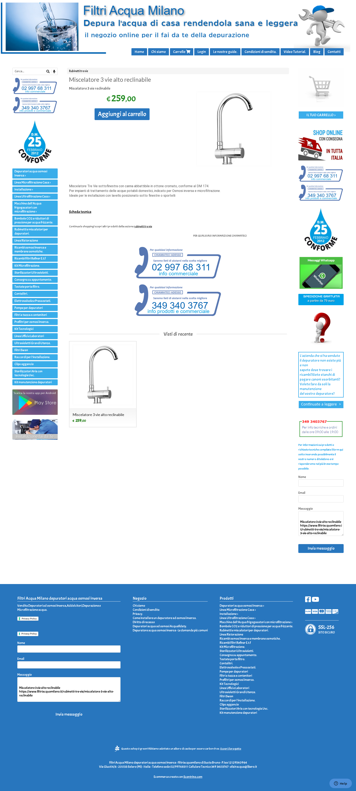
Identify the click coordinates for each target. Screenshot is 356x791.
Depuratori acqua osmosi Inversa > (30, 173)
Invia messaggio (321, 548)
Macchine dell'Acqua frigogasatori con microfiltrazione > (27, 207)
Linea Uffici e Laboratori (29, 336)
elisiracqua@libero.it (243, 767)
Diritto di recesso (144, 622)
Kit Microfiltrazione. (27, 266)
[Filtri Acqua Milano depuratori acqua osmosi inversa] (178, 27)
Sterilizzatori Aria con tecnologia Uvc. (28, 373)
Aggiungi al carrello (122, 114)
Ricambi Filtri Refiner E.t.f (30, 258)
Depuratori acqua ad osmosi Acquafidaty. (160, 626)
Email (301, 493)
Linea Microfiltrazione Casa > (32, 182)
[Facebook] (308, 601)
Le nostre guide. (225, 51)
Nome (302, 477)
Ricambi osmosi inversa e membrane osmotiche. (30, 249)
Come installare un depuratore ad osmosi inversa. (164, 618)
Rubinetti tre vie (78, 71)
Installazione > (23, 189)
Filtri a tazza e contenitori (30, 315)
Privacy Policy (29, 633)
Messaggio (305, 509)
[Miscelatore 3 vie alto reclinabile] (234, 129)
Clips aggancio (24, 364)
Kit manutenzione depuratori (33, 382)
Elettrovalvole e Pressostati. (32, 301)
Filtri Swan (21, 350)
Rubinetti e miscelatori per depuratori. (31, 231)
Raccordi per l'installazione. (32, 357)
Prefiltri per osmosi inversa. (31, 322)
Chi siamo (158, 51)
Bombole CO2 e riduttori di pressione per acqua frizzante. (33, 220)
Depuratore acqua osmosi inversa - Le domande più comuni (170, 630)
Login (201, 51)
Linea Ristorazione (26, 240)
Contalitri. (21, 294)
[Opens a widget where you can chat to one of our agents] (340, 784)
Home (139, 51)
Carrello (179, 51)
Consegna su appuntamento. (33, 280)
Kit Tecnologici (23, 329)
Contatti (334, 51)
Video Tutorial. (295, 51)
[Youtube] (315, 601)
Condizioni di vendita (146, 610)
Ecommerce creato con (178, 777)
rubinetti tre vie (143, 226)
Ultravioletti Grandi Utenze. (32, 343)
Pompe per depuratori (28, 308)
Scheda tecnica (80, 211)
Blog (316, 51)
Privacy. (138, 614)
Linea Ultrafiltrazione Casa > (32, 196)
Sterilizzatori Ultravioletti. (31, 273)
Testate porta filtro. (27, 287)
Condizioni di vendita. (260, 51)
